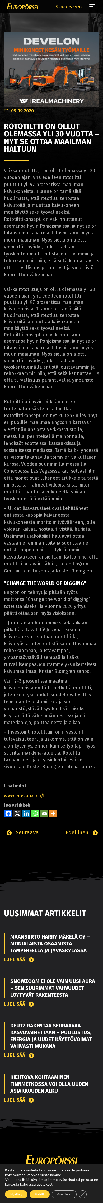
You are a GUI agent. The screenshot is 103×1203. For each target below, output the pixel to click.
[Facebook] (8, 813)
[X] (17, 813)
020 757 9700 (71, 7)
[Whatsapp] (35, 813)
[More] (53, 813)
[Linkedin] (26, 813)
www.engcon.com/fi (25, 795)
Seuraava (26, 832)
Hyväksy (16, 1194)
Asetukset (64, 1194)
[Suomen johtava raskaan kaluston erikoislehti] (21, 6)
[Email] (44, 813)
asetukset (45, 1184)
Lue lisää (15, 960)
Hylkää (39, 1194)
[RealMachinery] (51, 67)
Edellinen (77, 832)
